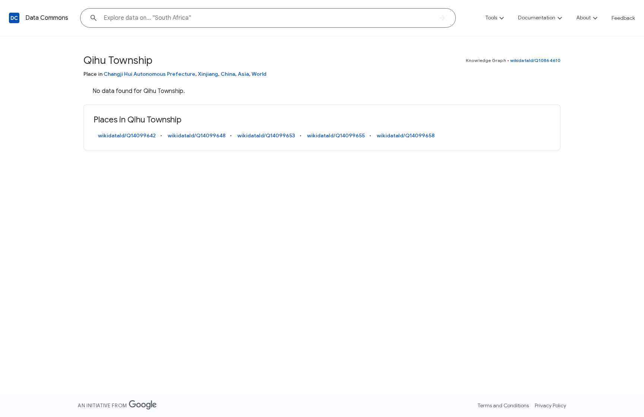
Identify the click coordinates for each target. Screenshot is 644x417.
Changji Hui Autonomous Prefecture (149, 74)
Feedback (623, 18)
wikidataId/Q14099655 (336, 135)
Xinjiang (208, 74)
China (228, 74)
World (259, 74)
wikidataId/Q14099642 (127, 135)
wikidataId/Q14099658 (406, 135)
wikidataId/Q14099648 (196, 135)
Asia (243, 74)
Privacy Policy (550, 405)
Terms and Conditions (503, 405)
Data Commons (46, 18)
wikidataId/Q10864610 (535, 60)
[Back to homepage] (14, 18)
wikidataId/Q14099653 (266, 135)
